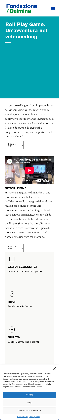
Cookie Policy (22, 417)
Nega (29, 402)
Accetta (29, 394)
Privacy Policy (35, 417)
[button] (54, 368)
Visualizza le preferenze (29, 410)
